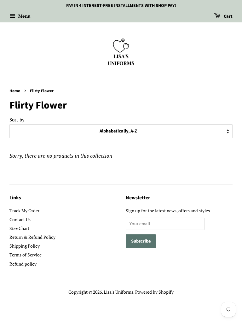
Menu (24, 16)
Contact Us (20, 219)
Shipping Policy (24, 246)
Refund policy (23, 264)
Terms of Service (25, 255)
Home (14, 91)
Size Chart (19, 228)
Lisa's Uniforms (118, 292)
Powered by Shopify (154, 292)
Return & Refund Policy (32, 237)
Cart (228, 16)
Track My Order (24, 211)
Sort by (17, 119)
